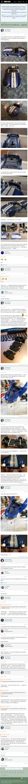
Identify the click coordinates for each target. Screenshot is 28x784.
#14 (26, 634)
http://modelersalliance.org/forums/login (14, 15)
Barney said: (4, 690)
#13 (26, 624)
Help (16, 778)
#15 (26, 649)
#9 (26, 564)
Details (10, 782)
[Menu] (1, 1)
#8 (26, 491)
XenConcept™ (20, 781)
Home (19, 778)
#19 (26, 752)
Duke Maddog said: (5, 604)
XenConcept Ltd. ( (6, 782)
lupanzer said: (4, 276)
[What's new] (23, 1)
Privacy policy (11, 778)
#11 (26, 591)
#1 (26, 34)
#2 (26, 256)
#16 (26, 661)
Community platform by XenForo (11, 780)
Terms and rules (4, 778)
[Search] (26, 1)
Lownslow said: (5, 734)
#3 (26, 273)
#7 (26, 424)
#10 (26, 576)
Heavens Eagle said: (6, 679)
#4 (26, 296)
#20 (26, 763)
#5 (26, 307)
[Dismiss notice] (26, 5)
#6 (26, 372)
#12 (26, 602)
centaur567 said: (5, 706)
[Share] (25, 34)
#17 (26, 676)
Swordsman (4, 26)
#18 (26, 731)
